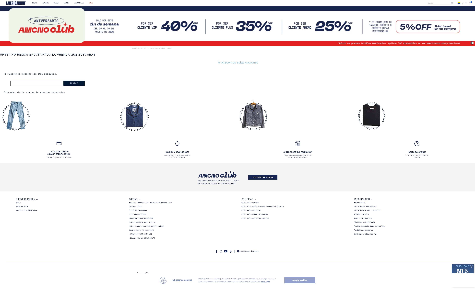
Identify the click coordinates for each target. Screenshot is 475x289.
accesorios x (143, 48)
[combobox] (441, 3)
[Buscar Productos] (454, 3)
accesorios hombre (157, 48)
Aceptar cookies (299, 280)
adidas (169, 48)
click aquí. (265, 282)
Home (134, 48)
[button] (463, 3)
